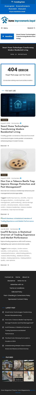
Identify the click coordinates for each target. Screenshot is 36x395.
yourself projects (23, 6)
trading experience (13, 258)
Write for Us (22, 281)
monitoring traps (19, 200)
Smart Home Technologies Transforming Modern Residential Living (14, 129)
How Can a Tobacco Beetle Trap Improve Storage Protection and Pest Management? (18, 184)
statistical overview (23, 256)
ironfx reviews (23, 251)
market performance (8, 253)
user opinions (10, 260)
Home (18, 277)
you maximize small (18, 11)
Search (30, 28)
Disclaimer (11, 281)
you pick (23, 9)
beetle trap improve (13, 198)
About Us (25, 277)
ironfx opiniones (13, 251)
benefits (23, 198)
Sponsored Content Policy (18, 299)
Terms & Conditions (17, 288)
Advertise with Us (16, 284)
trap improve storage (17, 210)
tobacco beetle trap (13, 207)
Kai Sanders (16, 123)
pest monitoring (16, 202)
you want (13, 9)
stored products (12, 205)
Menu (6, 28)
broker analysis (11, 248)
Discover (4, 146)
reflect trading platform (23, 253)
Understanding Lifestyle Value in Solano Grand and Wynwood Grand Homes (18, 347)
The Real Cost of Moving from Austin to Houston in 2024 (17, 339)
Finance (4, 226)
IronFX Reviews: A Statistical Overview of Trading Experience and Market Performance (18, 235)
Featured (4, 120)
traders (3, 258)
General (4, 175)
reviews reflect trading (8, 256)
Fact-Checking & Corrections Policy (17, 295)
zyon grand (10, 6)
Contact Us (9, 277)
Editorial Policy (17, 292)
